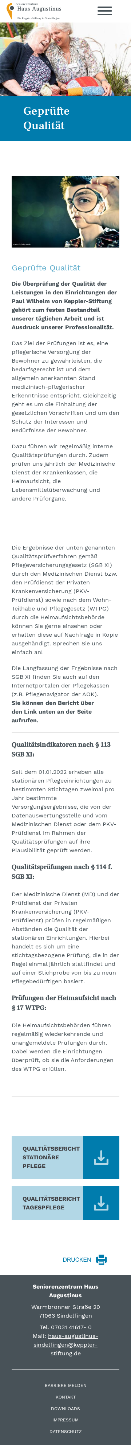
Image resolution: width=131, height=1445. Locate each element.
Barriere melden (66, 1385)
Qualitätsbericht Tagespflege (51, 1203)
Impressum (65, 1419)
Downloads (65, 1408)
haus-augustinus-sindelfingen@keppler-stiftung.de (65, 1344)
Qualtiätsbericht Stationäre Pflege (51, 1157)
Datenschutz (65, 1431)
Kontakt (66, 1397)
